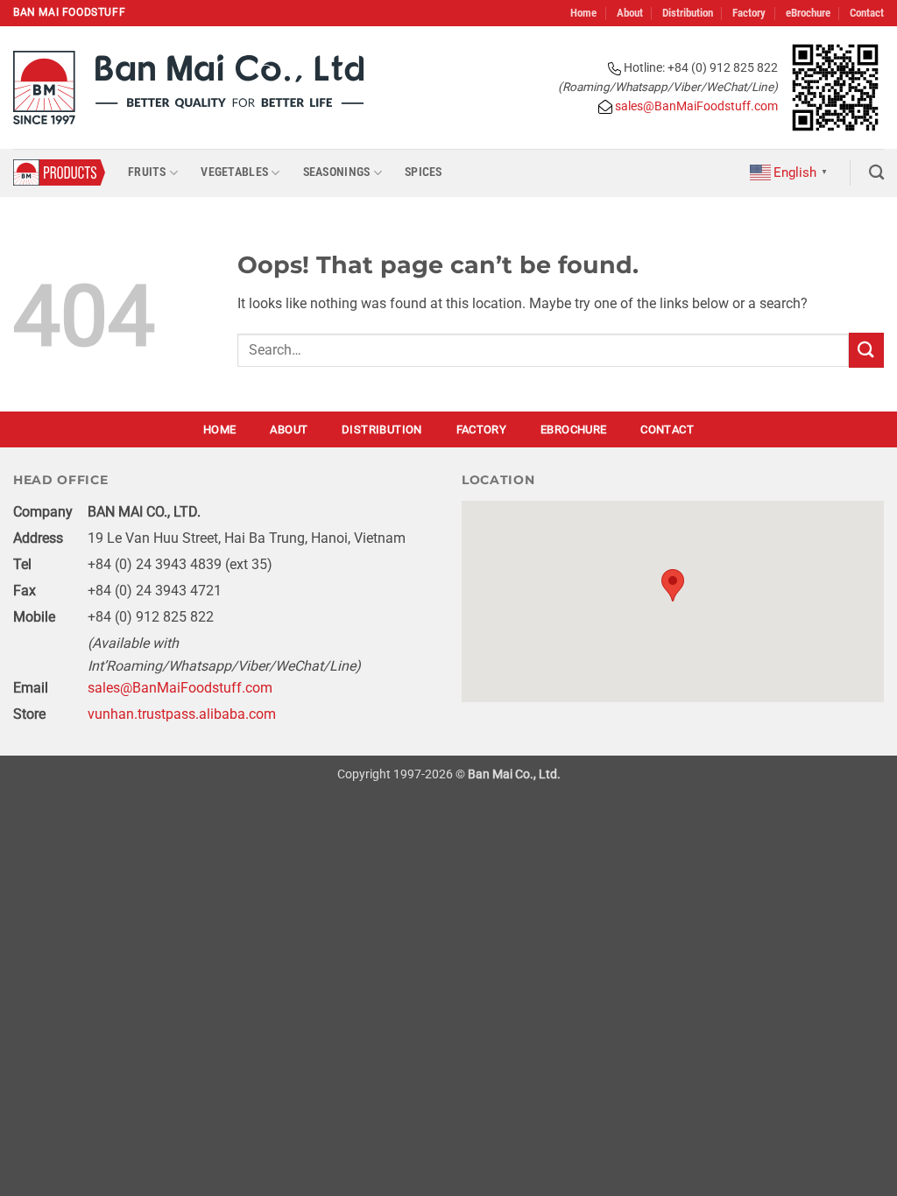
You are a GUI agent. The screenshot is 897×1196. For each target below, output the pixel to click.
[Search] (876, 173)
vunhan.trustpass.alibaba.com (182, 714)
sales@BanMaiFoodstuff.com (695, 106)
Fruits (147, 172)
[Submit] (866, 350)
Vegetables (234, 172)
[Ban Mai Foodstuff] (188, 88)
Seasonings (337, 172)
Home (583, 12)
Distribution (687, 12)
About (630, 12)
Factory (749, 12)
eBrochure (808, 12)
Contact (867, 12)
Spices (423, 172)
